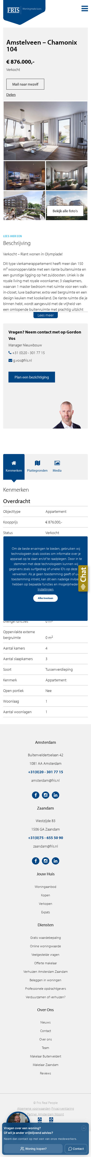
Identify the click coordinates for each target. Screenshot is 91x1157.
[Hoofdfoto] (45, 130)
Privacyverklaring (62, 1108)
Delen (11, 94)
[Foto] (24, 175)
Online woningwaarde (45, 946)
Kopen (45, 895)
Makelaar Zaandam (45, 1065)
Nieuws (45, 1022)
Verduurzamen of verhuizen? (45, 997)
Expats (45, 912)
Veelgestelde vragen (45, 954)
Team (45, 1048)
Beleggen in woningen (45, 980)
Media (57, 470)
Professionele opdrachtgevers (45, 988)
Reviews (45, 1073)
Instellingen (46, 589)
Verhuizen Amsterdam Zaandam (45, 971)
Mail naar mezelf (25, 84)
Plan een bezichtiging (32, 377)
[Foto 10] (66, 175)
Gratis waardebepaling (45, 937)
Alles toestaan (45, 598)
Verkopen (45, 903)
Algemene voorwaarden (34, 1108)
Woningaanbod (45, 886)
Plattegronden (37, 470)
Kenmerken (14, 470)
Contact (45, 1031)
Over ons (45, 1039)
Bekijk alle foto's (65, 210)
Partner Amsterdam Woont (45, 1114)
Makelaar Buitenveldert (45, 1056)
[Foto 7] (24, 205)
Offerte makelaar (45, 963)
